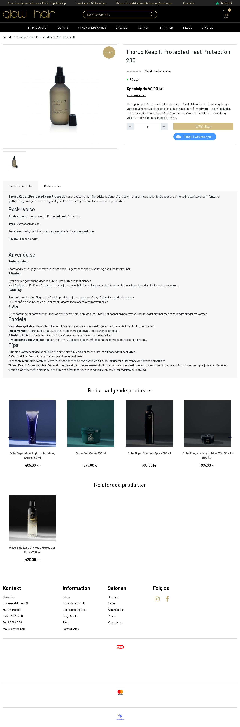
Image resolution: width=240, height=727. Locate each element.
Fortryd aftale (71, 628)
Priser (111, 616)
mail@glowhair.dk (14, 628)
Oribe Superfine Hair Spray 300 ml (149, 453)
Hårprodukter (37, 27)
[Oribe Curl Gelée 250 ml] (91, 423)
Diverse (121, 27)
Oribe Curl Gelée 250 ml (91, 453)
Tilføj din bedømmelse (157, 71)
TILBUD (187, 27)
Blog (65, 622)
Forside (7, 37)
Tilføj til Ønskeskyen (198, 137)
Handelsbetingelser (75, 609)
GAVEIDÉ (207, 27)
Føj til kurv (205, 126)
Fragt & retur (71, 616)
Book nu (113, 597)
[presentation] (10, 437)
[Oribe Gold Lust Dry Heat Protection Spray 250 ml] (32, 518)
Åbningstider (116, 609)
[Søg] (151, 14)
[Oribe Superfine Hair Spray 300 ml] (149, 423)
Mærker (143, 27)
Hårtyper (166, 27)
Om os (67, 597)
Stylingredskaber (92, 27)
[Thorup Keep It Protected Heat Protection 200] (14, 161)
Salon (111, 603)
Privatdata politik (74, 603)
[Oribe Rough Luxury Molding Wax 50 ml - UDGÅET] (207, 423)
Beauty (63, 27)
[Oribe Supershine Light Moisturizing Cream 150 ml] (32, 423)
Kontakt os (115, 622)
